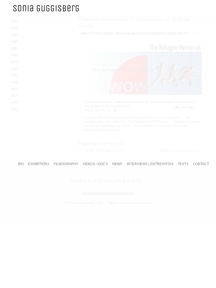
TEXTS (183, 164)
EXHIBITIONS (38, 164)
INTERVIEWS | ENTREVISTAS (150, 164)
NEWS (117, 164)
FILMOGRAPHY (66, 164)
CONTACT (201, 164)
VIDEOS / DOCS (95, 164)
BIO (21, 164)
